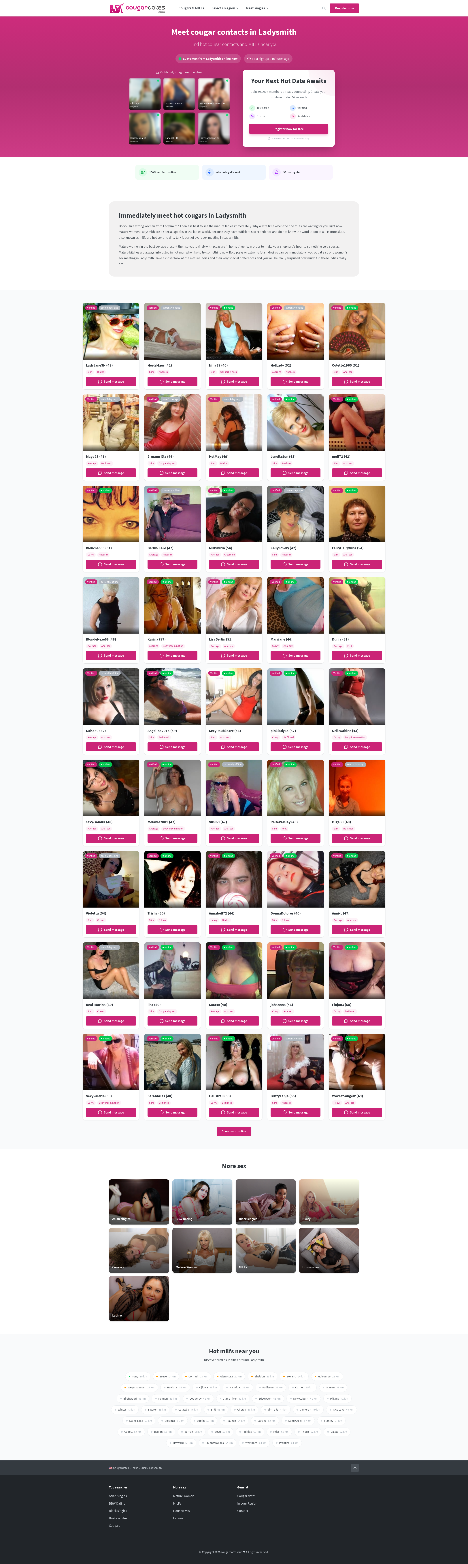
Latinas (178, 1518)
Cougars (114, 1525)
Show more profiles (234, 1131)
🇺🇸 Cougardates (119, 1468)
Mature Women (183, 1496)
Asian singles (118, 1496)
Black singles (118, 1511)
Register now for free (289, 129)
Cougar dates (246, 1496)
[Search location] (324, 8)
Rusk (144, 1468)
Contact (242, 1511)
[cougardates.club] (137, 8)
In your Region (247, 1503)
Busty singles (118, 1518)
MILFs (177, 1503)
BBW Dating (117, 1503)
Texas (134, 1468)
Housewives (181, 1511)
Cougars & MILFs (191, 8)
